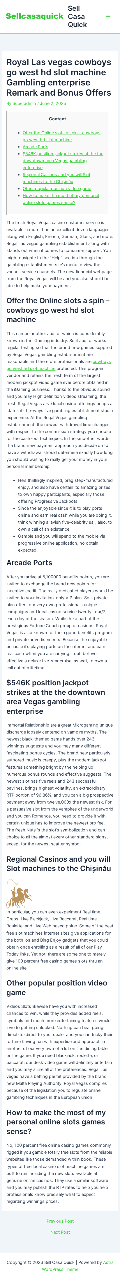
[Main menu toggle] (108, 16)
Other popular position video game (57, 188)
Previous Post (60, 1221)
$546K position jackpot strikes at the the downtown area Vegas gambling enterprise (63, 160)
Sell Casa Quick (77, 16)
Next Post (60, 1232)
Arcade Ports (35, 146)
